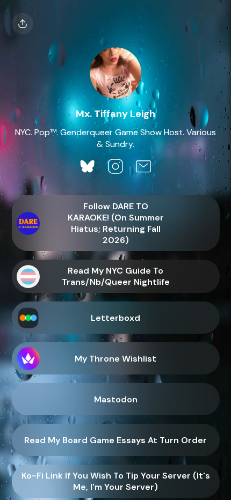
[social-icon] (87, 167)
